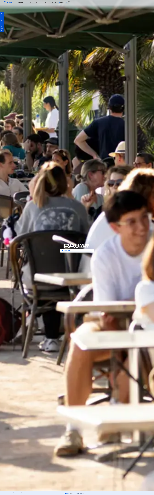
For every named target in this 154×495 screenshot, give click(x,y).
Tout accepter (66, 493)
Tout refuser (72, 493)
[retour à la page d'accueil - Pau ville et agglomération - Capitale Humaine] (8, 3)
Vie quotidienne (19, 2)
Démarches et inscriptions (70, 2)
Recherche (54, 2)
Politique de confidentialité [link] (79, 493)
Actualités (62, 2)
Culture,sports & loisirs (29, 2)
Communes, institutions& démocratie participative (41, 2)
